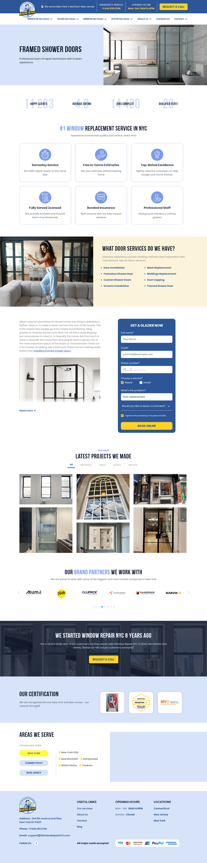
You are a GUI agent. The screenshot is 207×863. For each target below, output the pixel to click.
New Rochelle (69, 759)
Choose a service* (132, 378)
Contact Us (163, 19)
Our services (85, 808)
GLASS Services (66, 19)
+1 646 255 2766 (37, 829)
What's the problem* (133, 390)
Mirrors (133, 465)
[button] (18, 592)
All (71, 464)
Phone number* (130, 363)
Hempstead (90, 759)
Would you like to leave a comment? (143, 406)
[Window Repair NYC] (27, 11)
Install (147, 382)
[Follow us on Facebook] (36, 843)
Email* (125, 348)
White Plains (69, 765)
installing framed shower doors (52, 351)
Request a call (174, 7)
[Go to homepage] (27, 805)
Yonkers (87, 765)
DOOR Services (120, 19)
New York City (69, 752)
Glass (102, 465)
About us (142, 19)
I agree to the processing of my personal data (145, 415)
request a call (104, 659)
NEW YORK (33, 753)
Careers (179, 19)
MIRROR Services (93, 19)
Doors (117, 465)
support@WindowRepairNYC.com (48, 835)
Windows (86, 465)
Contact (82, 820)
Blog (79, 826)
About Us (82, 814)
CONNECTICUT (34, 763)
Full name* (127, 332)
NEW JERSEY (33, 772)
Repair (129, 382)
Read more (26, 410)
